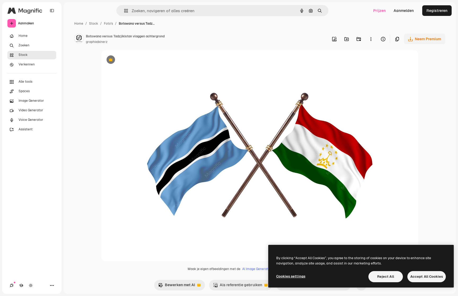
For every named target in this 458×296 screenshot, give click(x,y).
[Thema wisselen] (31, 285)
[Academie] (21, 285)
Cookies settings (290, 276)
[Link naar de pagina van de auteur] (79, 39)
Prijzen (379, 10)
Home (78, 23)
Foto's (108, 23)
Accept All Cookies (426, 276)
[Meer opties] (370, 39)
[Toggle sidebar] (52, 10)
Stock (93, 23)
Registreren (436, 10)
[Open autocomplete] (124, 11)
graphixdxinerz (96, 42)
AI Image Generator (256, 269)
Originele (136, 60)
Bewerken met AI (176, 286)
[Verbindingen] (11, 285)
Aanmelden (404, 10)
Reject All (385, 276)
